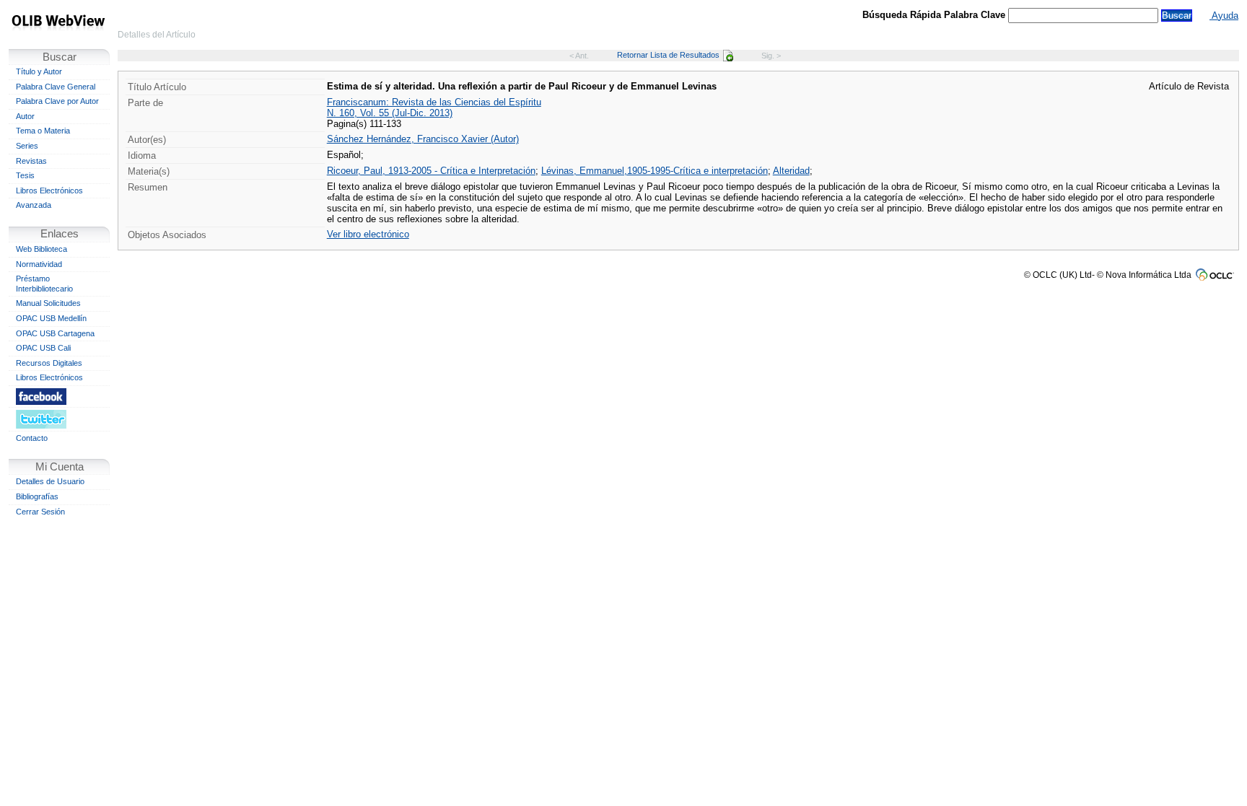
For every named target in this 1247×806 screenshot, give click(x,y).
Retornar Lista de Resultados (668, 55)
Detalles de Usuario (50, 481)
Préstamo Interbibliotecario (44, 283)
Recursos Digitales (49, 363)
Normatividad (39, 264)
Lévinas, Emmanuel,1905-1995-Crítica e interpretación (654, 170)
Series (27, 145)
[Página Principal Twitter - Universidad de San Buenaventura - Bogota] (59, 419)
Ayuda (1223, 15)
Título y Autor (39, 71)
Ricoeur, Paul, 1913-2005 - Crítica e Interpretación (431, 170)
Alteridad (791, 170)
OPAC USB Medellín (51, 318)
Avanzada (33, 205)
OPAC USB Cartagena (55, 333)
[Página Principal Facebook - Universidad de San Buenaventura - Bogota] (59, 396)
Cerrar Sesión (40, 511)
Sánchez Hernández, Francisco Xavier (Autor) (423, 138)
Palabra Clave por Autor (57, 101)
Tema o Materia (43, 130)
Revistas (31, 161)
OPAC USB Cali (43, 347)
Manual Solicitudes (48, 303)
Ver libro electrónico (368, 234)
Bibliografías (37, 496)
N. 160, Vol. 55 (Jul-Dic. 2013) (389, 113)
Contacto (32, 438)
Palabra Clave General (55, 86)
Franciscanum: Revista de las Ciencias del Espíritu (434, 102)
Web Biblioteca (41, 249)
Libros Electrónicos (49, 190)
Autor (25, 116)
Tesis (25, 175)
